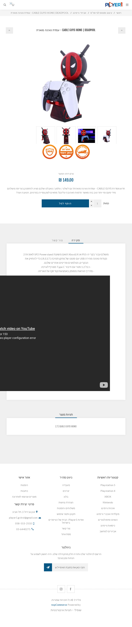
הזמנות (24, 485)
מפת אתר (66, 534)
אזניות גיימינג (108, 508)
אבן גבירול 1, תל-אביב (23, 511)
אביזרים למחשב (108, 531)
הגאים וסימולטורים (108, 519)
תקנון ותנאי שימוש (66, 513)
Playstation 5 (107, 485)
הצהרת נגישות (66, 502)
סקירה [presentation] (76, 240)
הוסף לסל (65, 203)
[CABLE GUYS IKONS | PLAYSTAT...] (9, 30)
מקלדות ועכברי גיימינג (108, 513)
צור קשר (66, 528)
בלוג (66, 496)
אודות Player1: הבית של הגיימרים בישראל (66, 521)
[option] (107, 135)
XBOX (107, 496)
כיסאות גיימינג (108, 525)
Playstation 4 (107, 490)
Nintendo (108, 502)
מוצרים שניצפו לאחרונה (24, 496)
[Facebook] (71, 589)
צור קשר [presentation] (57, 240)
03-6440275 (23, 529)
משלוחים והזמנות (66, 508)
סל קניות (10, 3)
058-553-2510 (23, 523)
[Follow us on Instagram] (61, 589)
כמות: (106, 203)
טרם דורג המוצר (66, 173)
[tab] (75, 240)
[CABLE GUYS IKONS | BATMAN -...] (122, 30)
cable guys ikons (67, 426)
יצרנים (66, 490)
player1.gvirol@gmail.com (23, 517)
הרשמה (48, 567)
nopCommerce (59, 604)
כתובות (24, 490)
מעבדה (66, 485)
